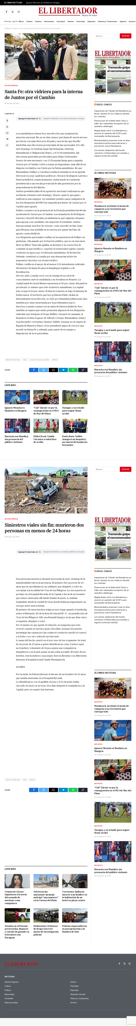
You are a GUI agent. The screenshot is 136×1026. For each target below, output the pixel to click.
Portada (8, 28)
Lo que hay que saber (39, 360)
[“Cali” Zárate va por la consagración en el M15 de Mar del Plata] (46, 397)
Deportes (91, 21)
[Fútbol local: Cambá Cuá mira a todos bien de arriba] (46, 426)
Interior (71, 21)
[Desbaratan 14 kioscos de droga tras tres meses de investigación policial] (46, 915)
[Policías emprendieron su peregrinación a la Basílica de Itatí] (75, 915)
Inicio (21, 21)
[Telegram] (7, 138)
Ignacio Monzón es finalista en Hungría (43, 3)
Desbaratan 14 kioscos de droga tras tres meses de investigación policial (46, 930)
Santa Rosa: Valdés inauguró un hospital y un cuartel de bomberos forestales (74, 440)
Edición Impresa (11, 85)
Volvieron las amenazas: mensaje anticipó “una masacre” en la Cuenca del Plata (46, 896)
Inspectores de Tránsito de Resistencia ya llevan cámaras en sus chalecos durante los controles (112, 114)
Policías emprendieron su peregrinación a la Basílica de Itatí (74, 929)
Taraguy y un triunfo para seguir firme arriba (73, 410)
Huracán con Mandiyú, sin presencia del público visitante (16, 439)
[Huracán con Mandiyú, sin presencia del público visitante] (17, 426)
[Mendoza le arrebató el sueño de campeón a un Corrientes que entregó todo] (112, 188)
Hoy (25, 360)
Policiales (80, 21)
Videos (29, 21)
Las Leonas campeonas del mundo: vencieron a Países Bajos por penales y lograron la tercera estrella (111, 153)
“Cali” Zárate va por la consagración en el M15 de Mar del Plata (46, 410)
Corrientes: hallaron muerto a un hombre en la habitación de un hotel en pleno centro (74, 896)
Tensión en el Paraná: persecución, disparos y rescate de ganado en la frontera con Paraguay (17, 932)
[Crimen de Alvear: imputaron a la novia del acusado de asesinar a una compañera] (17, 881)
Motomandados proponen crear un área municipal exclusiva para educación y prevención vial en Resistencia (112, 143)
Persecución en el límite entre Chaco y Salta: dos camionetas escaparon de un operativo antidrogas (111, 123)
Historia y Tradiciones (107, 21)
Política (38, 21)
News (55, 360)
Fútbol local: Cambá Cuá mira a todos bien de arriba (44, 439)
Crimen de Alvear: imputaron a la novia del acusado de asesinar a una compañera (16, 897)
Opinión (123, 21)
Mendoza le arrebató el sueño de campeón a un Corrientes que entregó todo (111, 209)
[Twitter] (7, 126)
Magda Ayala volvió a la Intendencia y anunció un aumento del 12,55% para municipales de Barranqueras (110, 133)
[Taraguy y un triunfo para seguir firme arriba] (75, 397)
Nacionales (49, 21)
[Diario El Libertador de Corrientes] (68, 11)
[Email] (7, 132)
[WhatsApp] (7, 145)
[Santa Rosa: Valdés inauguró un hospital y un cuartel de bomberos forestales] (75, 426)
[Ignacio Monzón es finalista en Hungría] (17, 397)
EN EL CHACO (104, 104)
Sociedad (61, 21)
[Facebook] (7, 120)
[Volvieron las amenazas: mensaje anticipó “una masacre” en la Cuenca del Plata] (46, 881)
